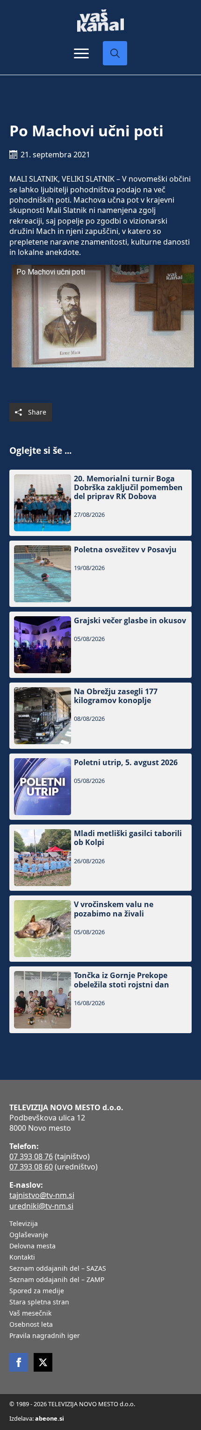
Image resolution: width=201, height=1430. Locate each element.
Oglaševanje (28, 1235)
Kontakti (22, 1257)
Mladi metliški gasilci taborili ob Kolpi (128, 838)
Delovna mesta (32, 1246)
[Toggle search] (115, 53)
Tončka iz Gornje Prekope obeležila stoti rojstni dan (121, 980)
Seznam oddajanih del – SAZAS (57, 1269)
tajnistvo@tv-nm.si (41, 1195)
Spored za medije (36, 1291)
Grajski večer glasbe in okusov (130, 620)
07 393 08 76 (31, 1156)
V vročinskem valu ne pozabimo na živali (113, 909)
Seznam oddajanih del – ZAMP (56, 1280)
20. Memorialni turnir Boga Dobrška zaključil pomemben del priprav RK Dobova (128, 487)
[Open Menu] (81, 53)
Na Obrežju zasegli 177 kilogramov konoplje (116, 696)
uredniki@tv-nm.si (41, 1206)
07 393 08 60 (31, 1167)
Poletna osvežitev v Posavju (125, 549)
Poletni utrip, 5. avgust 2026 (126, 762)
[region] (100, 1363)
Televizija (23, 1224)
